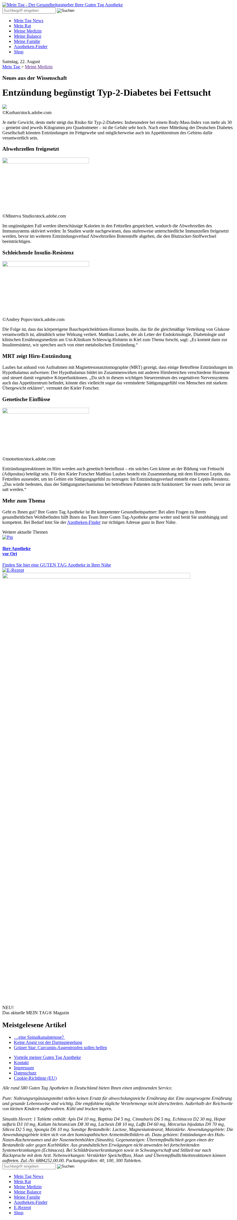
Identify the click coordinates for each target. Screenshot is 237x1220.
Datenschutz (25, 1072)
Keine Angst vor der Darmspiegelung (48, 1042)
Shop (18, 51)
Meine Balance (27, 36)
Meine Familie (27, 41)
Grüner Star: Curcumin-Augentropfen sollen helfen (60, 1047)
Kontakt (21, 1062)
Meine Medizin (28, 31)
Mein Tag (11, 66)
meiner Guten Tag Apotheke (47, 1057)
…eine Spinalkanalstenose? (39, 1037)
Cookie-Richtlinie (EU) (35, 1078)
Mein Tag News (28, 20)
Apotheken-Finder (30, 46)
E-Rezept (22, 1207)
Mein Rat (22, 25)
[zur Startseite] (62, 4)
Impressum (24, 1067)
